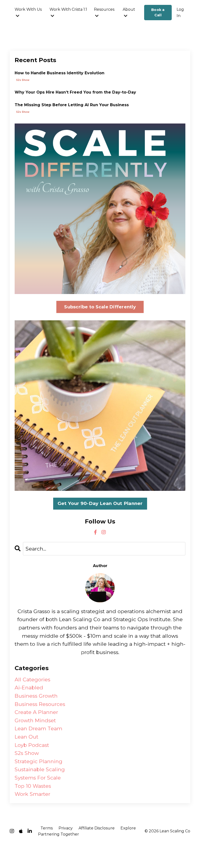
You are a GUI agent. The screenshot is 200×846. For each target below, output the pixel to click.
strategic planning (38, 761)
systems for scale (38, 778)
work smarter (32, 794)
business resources (40, 704)
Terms (46, 828)
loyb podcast (32, 745)
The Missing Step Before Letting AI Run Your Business (72, 105)
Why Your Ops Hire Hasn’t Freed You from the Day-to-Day (75, 92)
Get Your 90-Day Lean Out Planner (100, 503)
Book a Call (158, 12)
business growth (36, 696)
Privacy (66, 828)
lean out (26, 737)
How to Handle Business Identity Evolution (59, 73)
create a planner (36, 712)
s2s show (22, 80)
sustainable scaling (40, 769)
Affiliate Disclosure (97, 828)
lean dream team (38, 728)
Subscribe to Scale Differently (100, 307)
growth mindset (35, 720)
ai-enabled (29, 687)
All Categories (32, 679)
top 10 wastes (33, 786)
